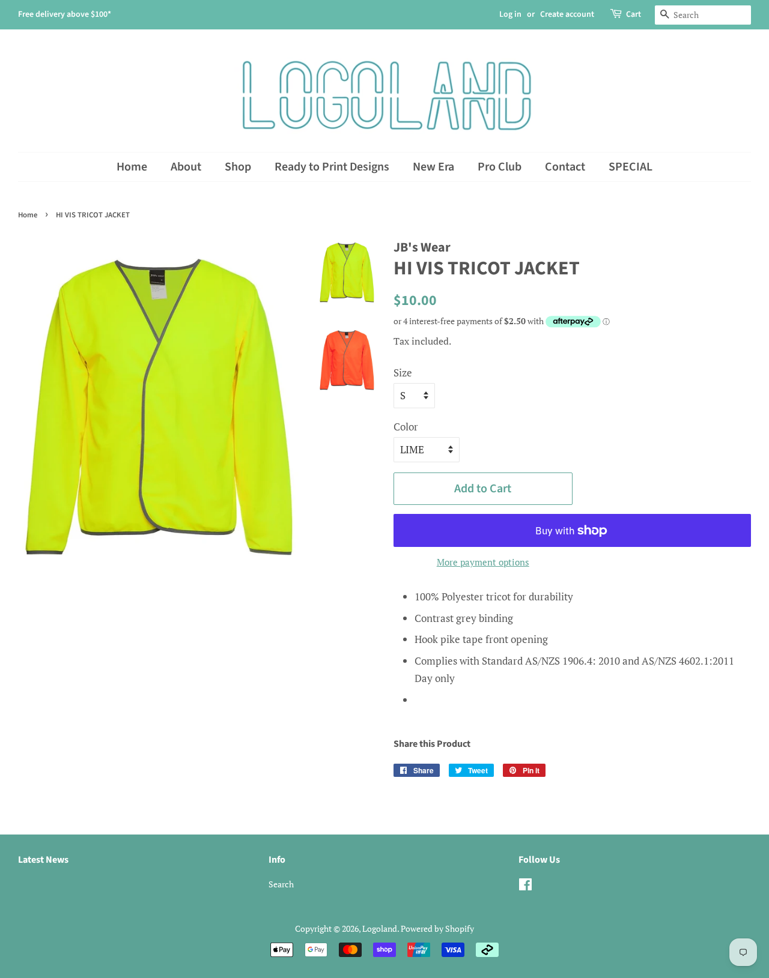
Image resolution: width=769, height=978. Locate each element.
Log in (510, 14)
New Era (433, 166)
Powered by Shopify (437, 928)
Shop (238, 166)
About (186, 166)
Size (403, 372)
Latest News (43, 859)
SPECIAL (630, 166)
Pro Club (499, 166)
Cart (633, 14)
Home (132, 166)
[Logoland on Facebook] (525, 886)
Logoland (379, 928)
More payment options (483, 562)
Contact (565, 166)
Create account (567, 14)
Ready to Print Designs (332, 166)
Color (406, 426)
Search (281, 884)
